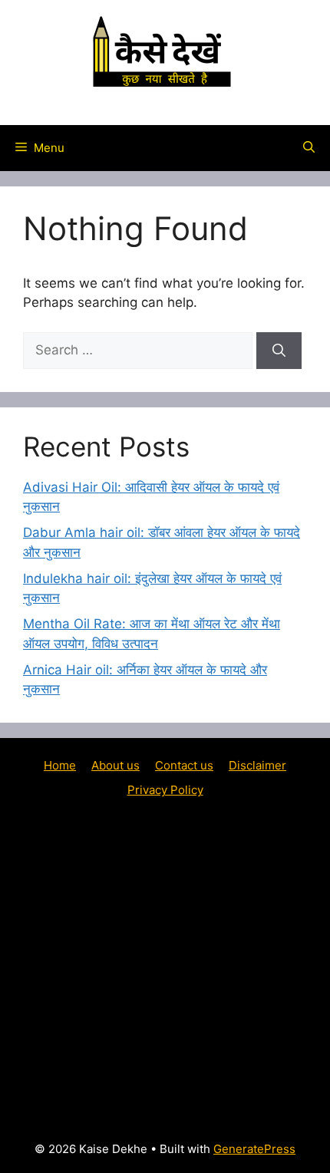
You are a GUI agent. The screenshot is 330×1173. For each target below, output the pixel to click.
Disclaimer (257, 765)
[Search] (279, 350)
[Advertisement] (165, 968)
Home (60, 765)
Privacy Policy (165, 790)
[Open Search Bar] (309, 148)
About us (115, 765)
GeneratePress (254, 1149)
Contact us (184, 765)
